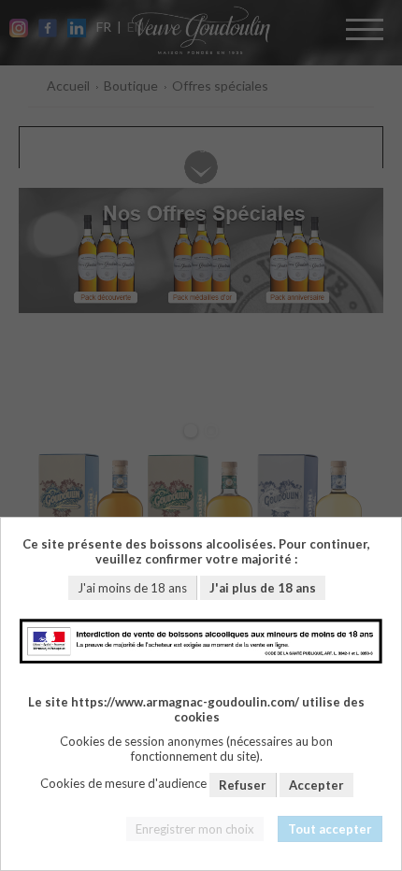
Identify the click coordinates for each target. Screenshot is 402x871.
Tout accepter (330, 828)
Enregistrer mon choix (195, 828)
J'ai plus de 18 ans (262, 587)
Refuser (242, 785)
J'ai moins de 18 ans (132, 587)
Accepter (316, 785)
